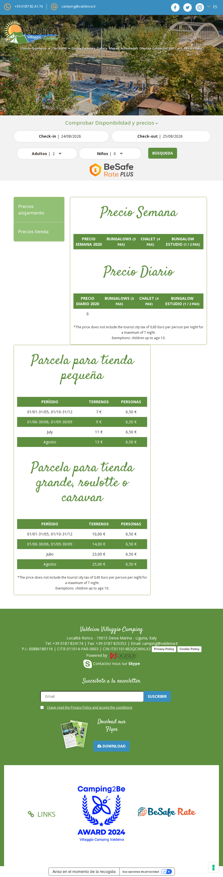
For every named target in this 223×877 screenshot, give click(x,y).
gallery (102, 48)
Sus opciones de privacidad (140, 871)
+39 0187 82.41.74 (29, 6)
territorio (59, 48)
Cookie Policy (189, 649)
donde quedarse (34, 48)
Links (45, 814)
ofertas (145, 48)
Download (113, 746)
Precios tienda (33, 231)
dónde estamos (83, 48)
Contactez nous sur (116, 663)
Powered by (97, 655)
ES (214, 6)
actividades (129, 48)
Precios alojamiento (31, 209)
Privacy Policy (164, 649)
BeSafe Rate (193, 48)
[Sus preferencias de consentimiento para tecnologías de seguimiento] (213, 867)
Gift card (175, 48)
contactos (160, 48)
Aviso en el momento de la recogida (84, 871)
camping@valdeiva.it (78, 6)
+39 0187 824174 (67, 643)
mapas (114, 48)
